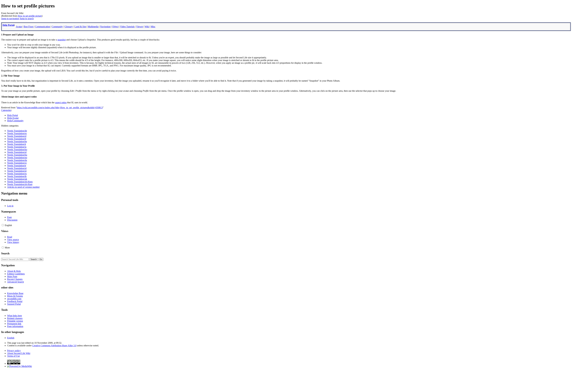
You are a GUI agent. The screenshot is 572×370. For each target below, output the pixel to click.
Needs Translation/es (17, 133)
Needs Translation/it (16, 144)
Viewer (139, 26)
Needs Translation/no (17, 157)
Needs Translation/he (17, 141)
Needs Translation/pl (17, 168)
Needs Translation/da (17, 160)
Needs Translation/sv (17, 163)
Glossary (68, 26)
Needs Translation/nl (17, 152)
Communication (42, 26)
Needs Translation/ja (16, 147)
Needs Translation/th (17, 176)
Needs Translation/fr (16, 139)
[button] (3, 225)
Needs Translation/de (17, 130)
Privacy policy (14, 350)
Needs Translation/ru (17, 173)
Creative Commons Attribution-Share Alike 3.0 (54, 345)
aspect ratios (61, 102)
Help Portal (8, 25)
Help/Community (15, 120)
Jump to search (27, 18)
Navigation (105, 26)
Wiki (147, 26)
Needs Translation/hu (17, 155)
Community (57, 26)
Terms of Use (13, 356)
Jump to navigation (10, 18)
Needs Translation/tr (16, 165)
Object (115, 26)
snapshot (61, 39)
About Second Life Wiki (18, 353)
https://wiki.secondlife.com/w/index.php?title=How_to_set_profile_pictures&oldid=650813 (60, 107)
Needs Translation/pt (17, 171)
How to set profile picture (30, 16)
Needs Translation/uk (17, 179)
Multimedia (93, 26)
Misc (153, 26)
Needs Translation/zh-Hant (19, 184)
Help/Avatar (13, 118)
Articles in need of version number (23, 187)
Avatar (19, 26)
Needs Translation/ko (17, 149)
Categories (6, 110)
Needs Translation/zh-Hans (20, 181)
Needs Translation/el (16, 136)
